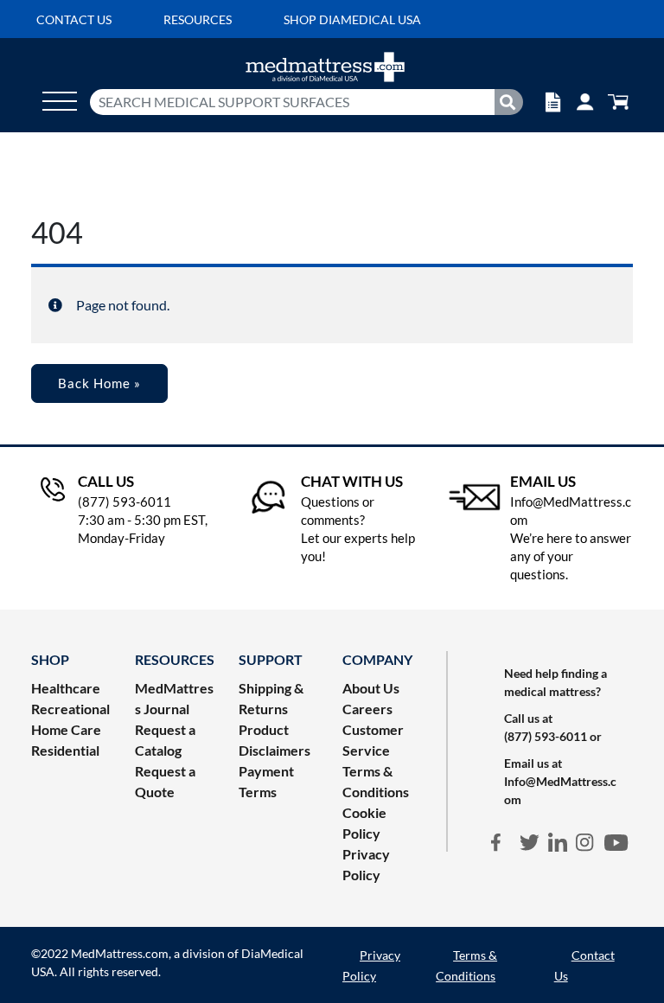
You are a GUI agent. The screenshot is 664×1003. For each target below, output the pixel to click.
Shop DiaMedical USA (352, 19)
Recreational (70, 708)
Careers (367, 708)
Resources (197, 19)
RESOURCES (174, 659)
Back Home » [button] (99, 383)
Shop (50, 659)
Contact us (74, 19)
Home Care (66, 729)
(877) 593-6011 (545, 736)
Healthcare (65, 688)
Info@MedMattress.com (560, 790)
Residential (65, 750)
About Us (370, 688)
